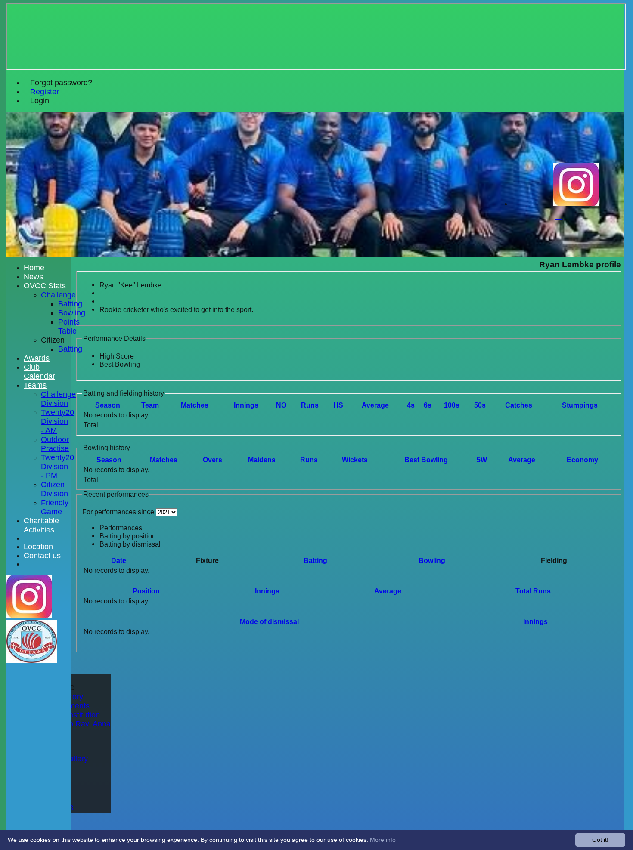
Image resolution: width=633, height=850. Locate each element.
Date (118, 560)
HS (338, 405)
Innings (267, 591)
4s (411, 405)
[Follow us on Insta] (576, 203)
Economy (582, 460)
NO (281, 405)
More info (383, 839)
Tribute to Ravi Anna (76, 724)
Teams (35, 385)
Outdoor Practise (55, 444)
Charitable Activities (41, 525)
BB (426, 460)
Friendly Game (54, 507)
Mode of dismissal (269, 621)
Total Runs (533, 591)
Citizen (53, 340)
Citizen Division (54, 489)
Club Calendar (39, 371)
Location (38, 546)
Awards (37, 358)
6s (427, 405)
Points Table (69, 326)
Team (150, 405)
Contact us (42, 555)
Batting (315, 560)
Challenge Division (58, 399)
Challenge (58, 295)
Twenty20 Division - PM (57, 466)
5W (482, 460)
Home (34, 267)
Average (521, 460)
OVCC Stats (45, 285)
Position (146, 591)
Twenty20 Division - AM (57, 421)
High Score (116, 356)
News (33, 276)
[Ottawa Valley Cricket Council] (31, 660)
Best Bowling (119, 364)
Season (107, 405)
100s (451, 405)
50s (480, 405)
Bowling (432, 560)
